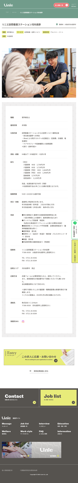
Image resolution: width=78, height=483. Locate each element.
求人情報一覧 (59, 5)
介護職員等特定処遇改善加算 (28, 470)
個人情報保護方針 (7, 470)
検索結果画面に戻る (41, 371)
